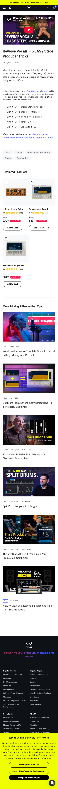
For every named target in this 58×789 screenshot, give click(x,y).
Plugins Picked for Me (12, 725)
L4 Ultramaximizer (10, 682)
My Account (8, 718)
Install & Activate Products (40, 693)
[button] (52, 783)
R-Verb (45, 91)
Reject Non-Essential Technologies (29, 771)
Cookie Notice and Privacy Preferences (32, 758)
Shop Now (44, 2)
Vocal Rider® (8, 689)
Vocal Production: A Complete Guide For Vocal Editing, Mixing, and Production (29, 353)
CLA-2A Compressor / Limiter (14, 701)
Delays (7, 152)
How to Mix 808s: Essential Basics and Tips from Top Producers (27, 607)
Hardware (34, 701)
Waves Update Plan (11, 721)
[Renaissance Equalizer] (16, 248)
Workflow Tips (22, 158)
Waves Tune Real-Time (12, 674)
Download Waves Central (40, 689)
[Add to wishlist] (6, 182)
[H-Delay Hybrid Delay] (16, 192)
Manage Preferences (29, 764)
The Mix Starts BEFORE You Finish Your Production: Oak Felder (24, 555)
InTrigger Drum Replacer (13, 693)
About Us (33, 725)
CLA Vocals (7, 697)
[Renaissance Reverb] (42, 192)
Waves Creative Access (39, 674)
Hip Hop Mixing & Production (38, 152)
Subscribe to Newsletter (39, 718)
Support (6, 732)
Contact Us (34, 721)
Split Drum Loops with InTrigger (20, 506)
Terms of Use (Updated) (39, 729)
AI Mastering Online (11, 729)
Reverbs (8, 158)
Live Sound (34, 697)
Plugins (33, 678)
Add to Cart (12, 228)
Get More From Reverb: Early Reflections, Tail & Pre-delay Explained (28, 404)
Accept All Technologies (29, 777)
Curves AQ (7, 678)
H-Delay (34, 91)
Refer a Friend (35, 704)
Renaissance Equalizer (13, 265)
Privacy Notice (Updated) (40, 732)
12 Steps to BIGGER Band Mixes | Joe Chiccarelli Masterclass (24, 456)
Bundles (33, 682)
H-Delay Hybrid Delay (13, 209)
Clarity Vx (7, 686)
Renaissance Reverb (38, 209)
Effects (19, 152)
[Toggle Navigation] (4, 7)
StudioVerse (35, 686)
